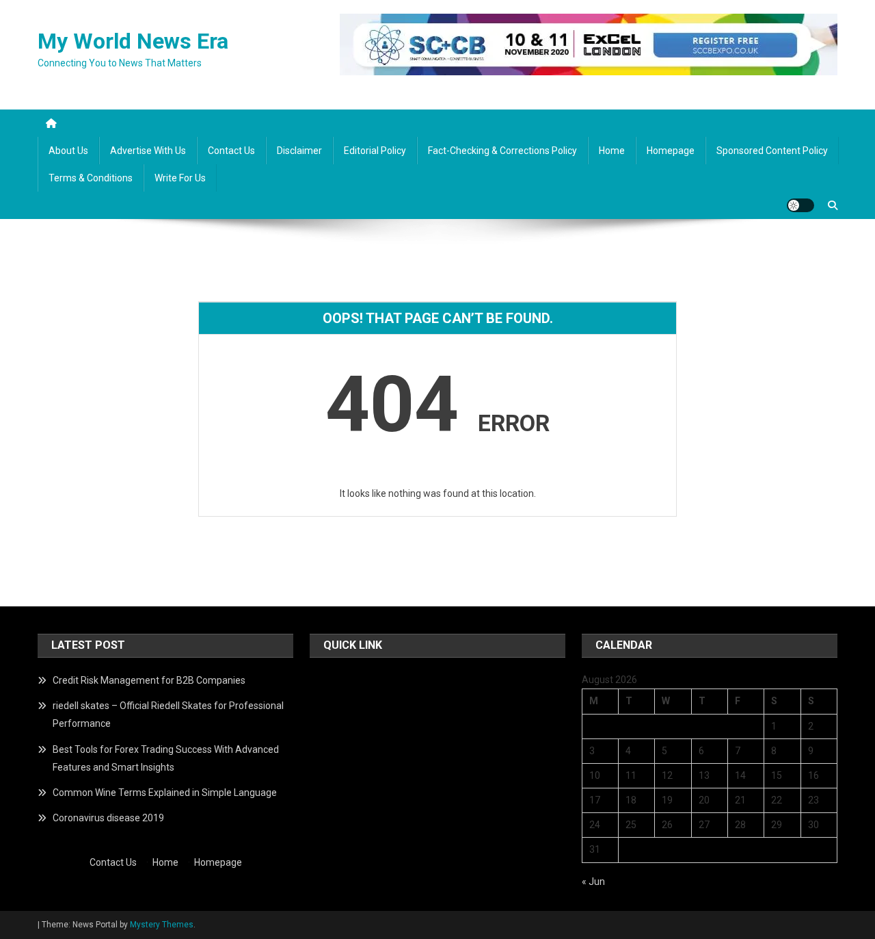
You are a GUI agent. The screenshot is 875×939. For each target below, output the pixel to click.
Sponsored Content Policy (772, 150)
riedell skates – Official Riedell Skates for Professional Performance (168, 714)
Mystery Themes (161, 924)
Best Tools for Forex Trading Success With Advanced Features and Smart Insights (166, 758)
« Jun (593, 881)
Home (612, 150)
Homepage (671, 150)
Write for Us (180, 177)
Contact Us (231, 150)
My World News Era (133, 41)
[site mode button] (800, 205)
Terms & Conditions (91, 177)
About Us (68, 150)
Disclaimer (299, 150)
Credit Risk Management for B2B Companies (149, 680)
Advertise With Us (148, 150)
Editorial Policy (375, 150)
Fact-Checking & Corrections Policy (502, 150)
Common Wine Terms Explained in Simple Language (165, 792)
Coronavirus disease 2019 (108, 817)
